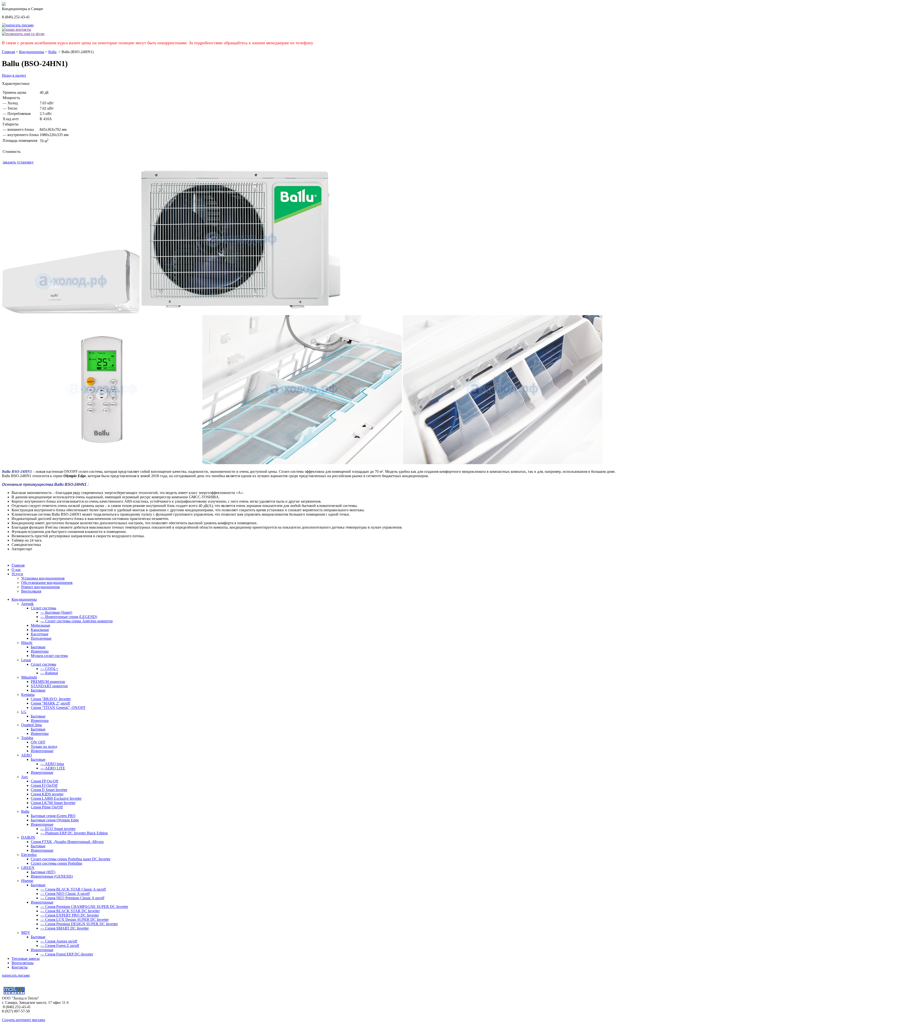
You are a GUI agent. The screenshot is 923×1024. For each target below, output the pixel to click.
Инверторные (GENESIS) (52, 876)
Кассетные (39, 634)
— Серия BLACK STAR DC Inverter (70, 911)
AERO (26, 755)
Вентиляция (31, 591)
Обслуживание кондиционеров (47, 583)
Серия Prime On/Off (47, 807)
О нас (16, 570)
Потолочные (41, 638)
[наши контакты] (16, 29)
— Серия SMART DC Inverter (64, 928)
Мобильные (40, 625)
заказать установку (18, 162)
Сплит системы (43, 608)
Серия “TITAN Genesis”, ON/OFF (58, 708)
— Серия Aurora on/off (58, 941)
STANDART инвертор (49, 686)
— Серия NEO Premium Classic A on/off (72, 898)
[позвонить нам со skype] (23, 34)
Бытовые (38, 647)
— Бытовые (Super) (56, 612)
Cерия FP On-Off (44, 781)
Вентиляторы (23, 963)
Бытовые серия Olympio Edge (55, 820)
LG (23, 712)
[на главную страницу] (4, 4)
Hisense (27, 881)
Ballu (52, 52)
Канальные (40, 630)
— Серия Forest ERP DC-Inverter (66, 954)
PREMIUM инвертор (48, 682)
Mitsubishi (29, 677)
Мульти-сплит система (49, 656)
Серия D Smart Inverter (49, 790)
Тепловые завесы (26, 958)
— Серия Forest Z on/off (59, 945)
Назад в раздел (14, 75)
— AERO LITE (52, 768)
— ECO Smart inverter (57, 829)
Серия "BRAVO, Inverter (51, 699)
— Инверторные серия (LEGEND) (68, 617)
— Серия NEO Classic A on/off (65, 894)
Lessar (26, 660)
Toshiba (27, 738)
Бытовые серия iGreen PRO (53, 816)
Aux (24, 777)
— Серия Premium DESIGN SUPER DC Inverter (79, 924)
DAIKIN (28, 837)
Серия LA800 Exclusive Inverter (56, 798)
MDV (25, 932)
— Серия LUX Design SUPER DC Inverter (74, 920)
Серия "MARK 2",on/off (50, 703)
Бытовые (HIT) (43, 872)
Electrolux (29, 855)
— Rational (49, 673)
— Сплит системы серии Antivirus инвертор (76, 621)
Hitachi (26, 643)
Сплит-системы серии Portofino (56, 863)
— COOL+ (49, 669)
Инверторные (42, 751)
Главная (8, 52)
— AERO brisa (52, 764)
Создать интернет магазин (23, 1020)
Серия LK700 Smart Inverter (53, 803)
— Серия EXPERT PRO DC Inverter (69, 915)
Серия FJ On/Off (44, 785)
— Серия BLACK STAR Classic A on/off (73, 889)
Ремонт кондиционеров (40, 587)
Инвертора (40, 651)
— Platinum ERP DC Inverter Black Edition (74, 833)
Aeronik (27, 604)
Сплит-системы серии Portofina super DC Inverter (70, 859)
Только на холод (44, 746)
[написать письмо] (18, 25)
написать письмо (16, 975)
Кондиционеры (31, 52)
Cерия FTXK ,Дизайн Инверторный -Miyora (67, 842)
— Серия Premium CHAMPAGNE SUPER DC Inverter (84, 907)
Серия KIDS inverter (47, 794)
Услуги (17, 574)
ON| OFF (38, 742)
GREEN (27, 868)
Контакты (20, 967)
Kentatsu (28, 695)
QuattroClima (31, 725)
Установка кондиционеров (43, 578)
